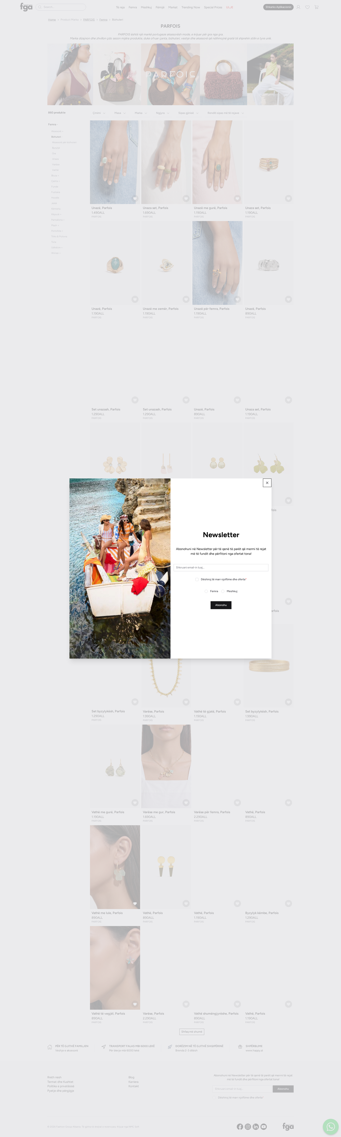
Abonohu (221, 605)
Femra (214, 591)
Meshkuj (232, 591)
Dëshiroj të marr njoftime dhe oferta (224, 579)
